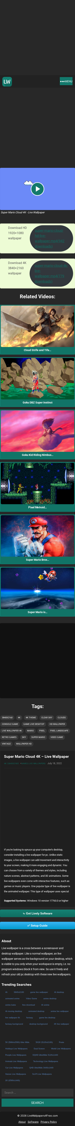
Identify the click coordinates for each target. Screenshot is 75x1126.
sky (24, 737)
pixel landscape (59, 730)
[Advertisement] (37, 37)
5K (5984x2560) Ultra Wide (17, 1042)
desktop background (38, 1024)
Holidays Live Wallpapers (16, 1048)
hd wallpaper (57, 724)
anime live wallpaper (59, 1011)
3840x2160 (7, 717)
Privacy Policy (49, 1121)
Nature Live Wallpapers (15, 1074)
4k (19, 717)
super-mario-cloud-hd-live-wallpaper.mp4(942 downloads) (49, 238)
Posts (61, 1042)
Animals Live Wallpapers (16, 1061)
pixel (42, 730)
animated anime (12, 998)
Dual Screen (39, 1048)
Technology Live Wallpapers (45, 1061)
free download (28, 1005)
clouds (62, 717)
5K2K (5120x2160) (44, 1042)
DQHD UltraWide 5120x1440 (45, 1055)
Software (33, 1121)
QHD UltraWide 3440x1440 (41, 1067)
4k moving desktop (13, 1011)
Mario (30, 730)
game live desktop (33, 724)
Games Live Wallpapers (33, 763)
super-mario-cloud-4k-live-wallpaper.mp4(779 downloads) (51, 273)
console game (10, 724)
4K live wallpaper (61, 1024)
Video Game (57, 737)
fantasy (29, 1017)
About (22, 1121)
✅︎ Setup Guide (38, 925)
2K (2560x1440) (12, 1080)
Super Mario (38, 737)
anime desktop (49, 998)
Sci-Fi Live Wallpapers (42, 1074)
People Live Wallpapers (15, 1055)
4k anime (45, 1005)
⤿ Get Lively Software (37, 913)
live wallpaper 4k (12, 730)
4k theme (31, 717)
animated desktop (36, 1011)
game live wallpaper (39, 992)
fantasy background (14, 1024)
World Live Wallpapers (61, 1048)
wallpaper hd (24, 744)
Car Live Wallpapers (14, 1067)
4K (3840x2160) (11, 763)
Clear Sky (46, 717)
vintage (6, 744)
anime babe (10, 1005)
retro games (9, 737)
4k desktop (59, 992)
